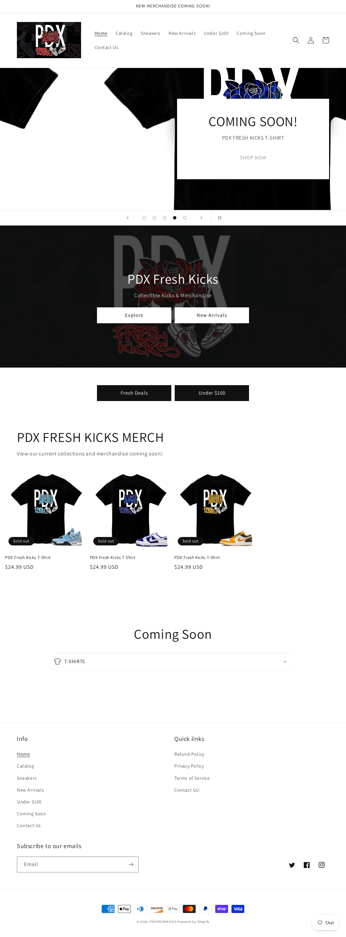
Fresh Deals (134, 393)
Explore (134, 315)
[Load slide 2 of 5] (154, 218)
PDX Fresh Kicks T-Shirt (28, 557)
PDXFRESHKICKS (163, 921)
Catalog (25, 766)
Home (23, 754)
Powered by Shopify (193, 921)
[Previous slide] (127, 217)
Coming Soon (31, 814)
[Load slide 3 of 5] (164, 218)
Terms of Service (192, 778)
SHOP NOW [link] (173, 157)
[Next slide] (201, 217)
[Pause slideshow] (218, 217)
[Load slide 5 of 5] (185, 218)
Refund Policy (189, 754)
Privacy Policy (189, 766)
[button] (296, 40)
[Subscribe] (130, 864)
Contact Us (29, 825)
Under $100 (212, 393)
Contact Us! (187, 790)
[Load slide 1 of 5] (144, 218)
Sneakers (27, 778)
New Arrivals (212, 315)
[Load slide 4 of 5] (175, 218)
